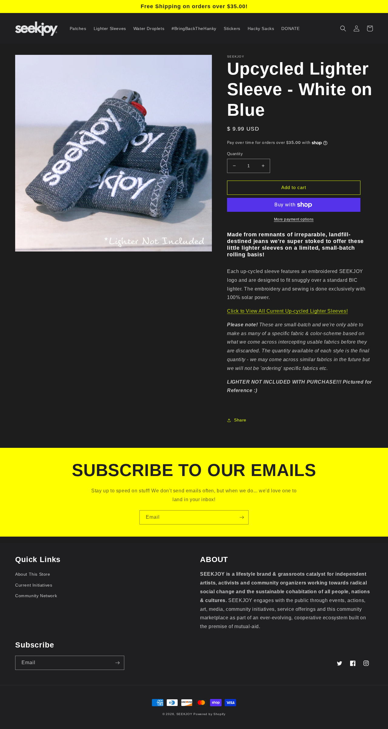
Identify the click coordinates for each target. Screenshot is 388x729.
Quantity (235, 153)
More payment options (294, 219)
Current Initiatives (33, 585)
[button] (343, 28)
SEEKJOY (184, 714)
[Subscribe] (241, 517)
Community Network (36, 595)
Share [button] (240, 420)
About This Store (32, 574)
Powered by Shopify (209, 714)
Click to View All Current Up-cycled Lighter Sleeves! (287, 311)
